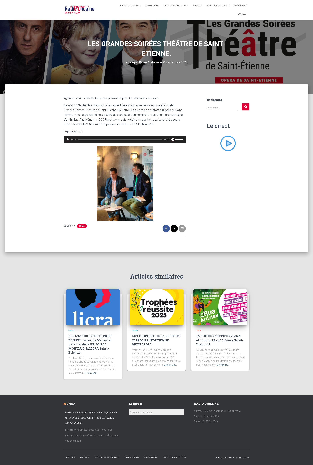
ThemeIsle (244, 457)
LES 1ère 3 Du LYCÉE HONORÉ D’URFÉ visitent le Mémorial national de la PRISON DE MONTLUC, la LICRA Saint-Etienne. (90, 344)
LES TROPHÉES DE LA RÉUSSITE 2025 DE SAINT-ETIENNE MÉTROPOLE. (156, 340)
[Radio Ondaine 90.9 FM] (79, 10)
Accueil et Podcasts (130, 6)
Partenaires (240, 6)
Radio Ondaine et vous (218, 6)
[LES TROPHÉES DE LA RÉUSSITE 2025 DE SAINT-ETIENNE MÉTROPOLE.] (156, 307)
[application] (125, 139)
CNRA (71, 404)
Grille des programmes (176, 6)
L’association (152, 6)
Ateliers (197, 6)
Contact (242, 14)
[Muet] (172, 139)
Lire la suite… (91, 373)
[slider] (179, 139)
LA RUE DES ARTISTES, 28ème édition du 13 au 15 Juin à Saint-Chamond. (219, 340)
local (81, 226)
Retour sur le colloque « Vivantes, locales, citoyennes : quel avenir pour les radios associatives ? (91, 418)
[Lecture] (67, 139)
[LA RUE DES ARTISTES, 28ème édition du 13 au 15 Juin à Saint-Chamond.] (220, 307)
